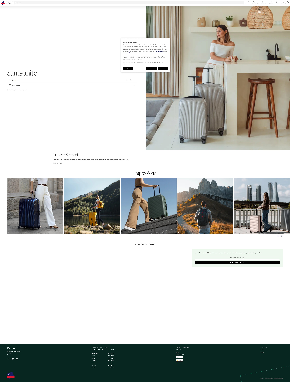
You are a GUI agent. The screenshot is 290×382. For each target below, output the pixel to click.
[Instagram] (12, 359)
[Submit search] (16, 2)
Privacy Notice (127, 52)
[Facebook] (8, 359)
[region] (145, 55)
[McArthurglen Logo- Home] (3, 3)
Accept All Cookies (163, 68)
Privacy (261, 378)
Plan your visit (236, 262)
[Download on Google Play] (179, 360)
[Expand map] (99, 295)
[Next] (281, 236)
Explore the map (236, 258)
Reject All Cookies (151, 68)
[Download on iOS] (179, 357)
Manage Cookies (278, 378)
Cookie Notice (269, 378)
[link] (10, 3)
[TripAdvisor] (17, 359)
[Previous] (278, 236)
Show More (58, 163)
